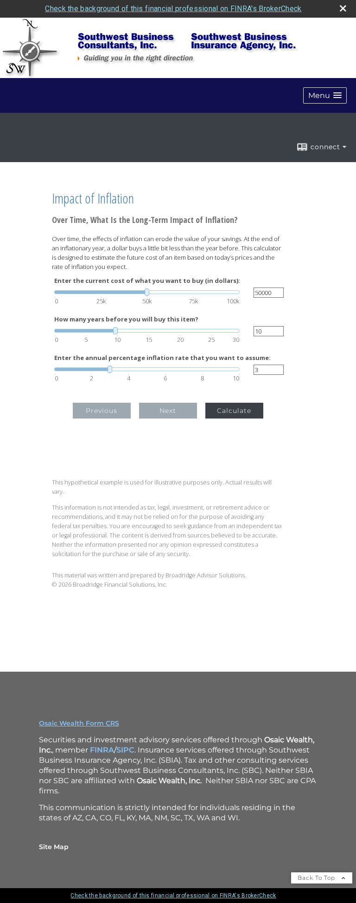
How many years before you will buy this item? (126, 319)
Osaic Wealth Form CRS (79, 723)
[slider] (147, 292)
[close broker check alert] (343, 8)
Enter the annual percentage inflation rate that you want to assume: (162, 358)
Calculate (234, 410)
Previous (101, 410)
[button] (325, 95)
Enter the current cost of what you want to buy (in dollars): (147, 281)
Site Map (54, 847)
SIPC (125, 750)
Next (167, 410)
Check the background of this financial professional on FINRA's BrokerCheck (173, 8)
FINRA (102, 750)
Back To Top (317, 877)
